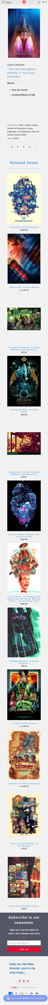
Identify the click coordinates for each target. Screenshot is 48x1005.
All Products (20, 128)
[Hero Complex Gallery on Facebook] (19, 981)
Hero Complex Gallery (27, 987)
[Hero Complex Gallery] (24, 2)
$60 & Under (25, 125)
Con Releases (24, 132)
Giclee (16, 138)
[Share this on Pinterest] (23, 147)
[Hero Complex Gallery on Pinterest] (24, 981)
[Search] (39, 2)
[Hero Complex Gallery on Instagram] (28, 981)
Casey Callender (16, 65)
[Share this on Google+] (29, 147)
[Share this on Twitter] (11, 147)
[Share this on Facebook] (17, 147)
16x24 (10, 109)
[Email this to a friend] (35, 147)
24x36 (18, 109)
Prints (23, 135)
